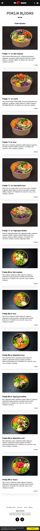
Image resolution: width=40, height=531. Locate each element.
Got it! (32, 528)
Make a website (26, 514)
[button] (2, 3)
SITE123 (18, 514)
